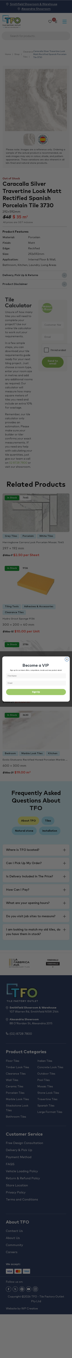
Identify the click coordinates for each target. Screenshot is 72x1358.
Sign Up (36, 692)
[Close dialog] (67, 659)
